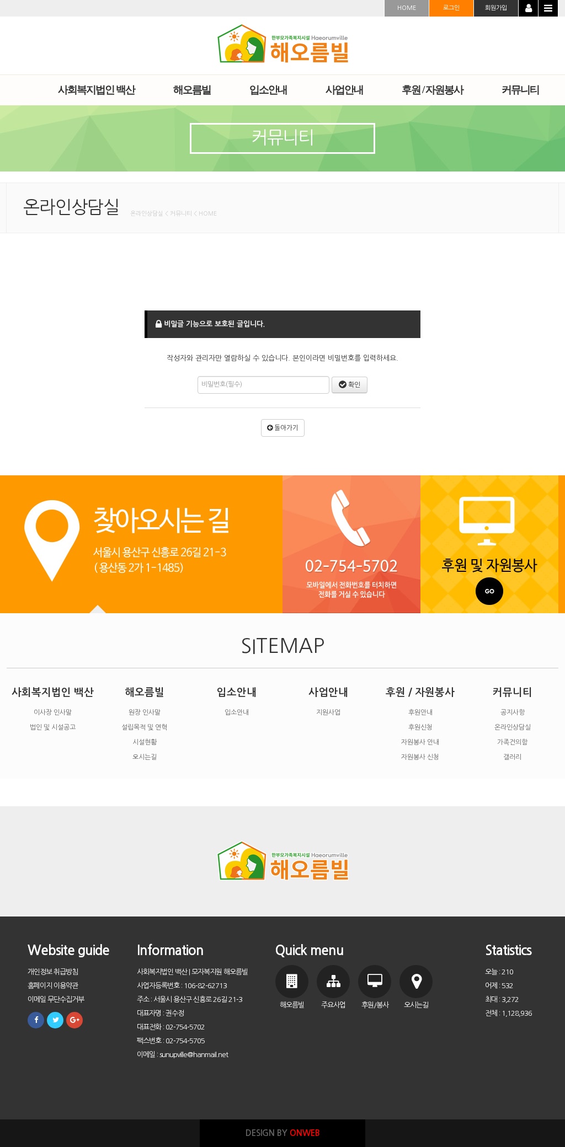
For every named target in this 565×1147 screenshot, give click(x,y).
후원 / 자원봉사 (420, 692)
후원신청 (420, 727)
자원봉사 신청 (420, 757)
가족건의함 (512, 742)
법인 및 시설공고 (53, 727)
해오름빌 (144, 692)
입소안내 (237, 692)
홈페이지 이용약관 (53, 985)
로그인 (451, 8)
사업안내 (328, 692)
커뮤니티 (512, 692)
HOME (406, 8)
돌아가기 (286, 428)
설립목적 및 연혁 (144, 727)
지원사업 (328, 712)
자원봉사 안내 (420, 742)
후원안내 (420, 712)
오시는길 (144, 757)
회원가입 (496, 8)
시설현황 (144, 742)
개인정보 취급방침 (53, 972)
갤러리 (512, 757)
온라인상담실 (512, 727)
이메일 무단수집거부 (56, 999)
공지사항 (512, 712)
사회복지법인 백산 (53, 692)
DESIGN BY (283, 1133)
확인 (353, 385)
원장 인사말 (145, 712)
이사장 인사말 (53, 712)
